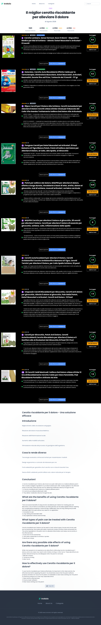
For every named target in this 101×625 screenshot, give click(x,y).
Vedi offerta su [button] (57, 63)
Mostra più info (44, 63)
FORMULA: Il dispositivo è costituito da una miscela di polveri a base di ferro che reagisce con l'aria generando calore (51, 86)
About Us (42, 4)
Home (33, 4)
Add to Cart (92, 50)
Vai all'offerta (92, 47)
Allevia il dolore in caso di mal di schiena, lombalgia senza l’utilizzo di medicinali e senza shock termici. (52, 53)
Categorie (51, 4)
